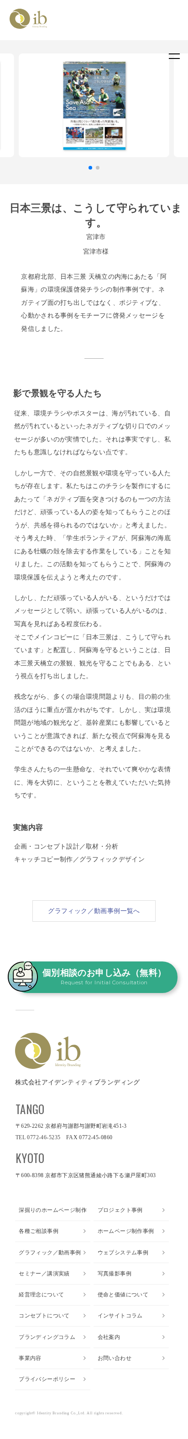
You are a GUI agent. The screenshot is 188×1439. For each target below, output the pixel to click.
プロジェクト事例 (120, 1210)
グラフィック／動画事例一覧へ (94, 910)
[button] (90, 168)
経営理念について (41, 1294)
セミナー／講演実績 (44, 1273)
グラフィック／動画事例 (50, 1252)
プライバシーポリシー (47, 1379)
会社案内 (109, 1337)
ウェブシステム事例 (123, 1252)
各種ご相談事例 (38, 1231)
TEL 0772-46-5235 (38, 1137)
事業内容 (30, 1358)
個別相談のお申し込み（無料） (104, 977)
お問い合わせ (114, 1358)
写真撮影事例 (114, 1273)
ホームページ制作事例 (126, 1231)
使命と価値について (123, 1294)
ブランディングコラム (47, 1337)
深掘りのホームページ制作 (53, 1210)
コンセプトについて (44, 1315)
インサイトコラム (120, 1315)
